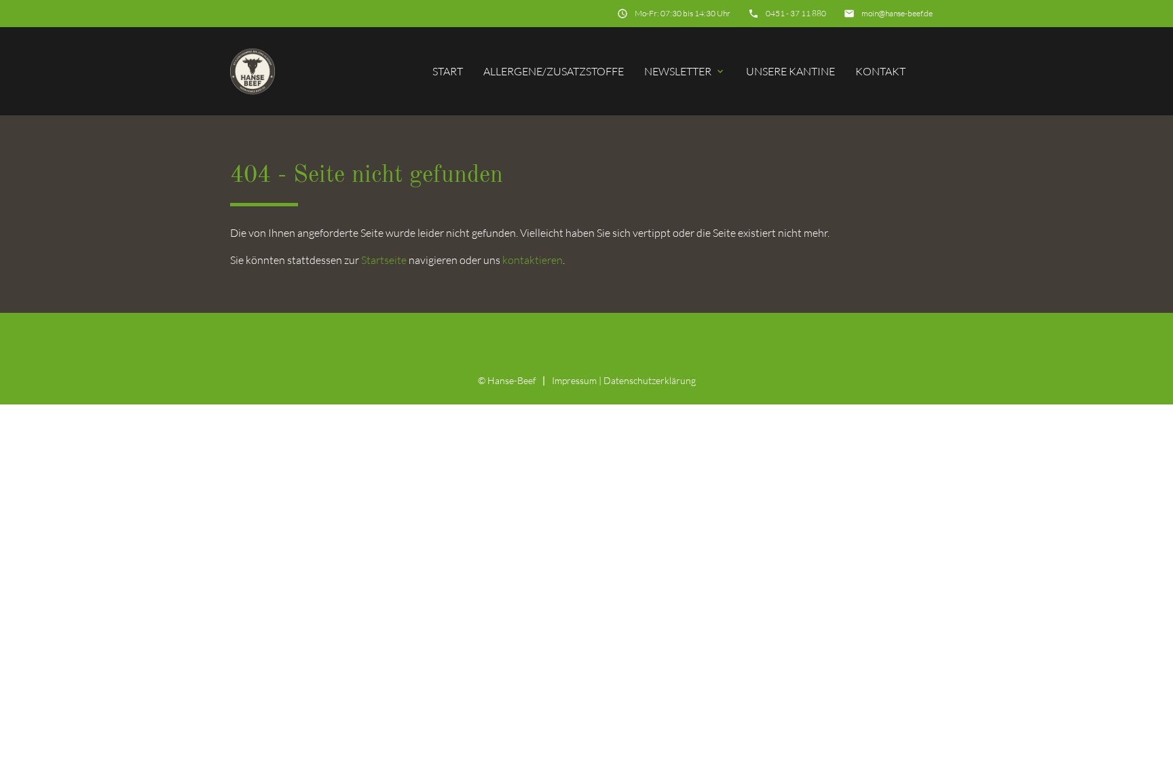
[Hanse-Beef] (252, 71)
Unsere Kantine (790, 71)
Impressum (574, 380)
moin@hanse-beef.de (897, 13)
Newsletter (685, 71)
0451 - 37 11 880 (796, 13)
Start (447, 71)
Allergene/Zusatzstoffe (553, 71)
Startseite (384, 260)
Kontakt (880, 71)
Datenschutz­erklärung (649, 380)
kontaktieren (532, 260)
